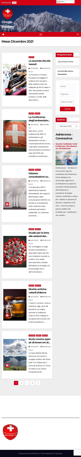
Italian (61, 1)
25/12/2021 (35, 346)
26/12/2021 (35, 296)
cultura (32, 335)
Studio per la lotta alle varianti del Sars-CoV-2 (39, 236)
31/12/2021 (35, 68)
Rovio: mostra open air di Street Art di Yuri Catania (40, 342)
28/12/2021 (35, 240)
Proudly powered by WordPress (29, 453)
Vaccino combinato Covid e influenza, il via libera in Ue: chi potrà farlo (66, 146)
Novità (31, 57)
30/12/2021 (35, 124)
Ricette (38, 285)
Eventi (31, 113)
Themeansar (58, 453)
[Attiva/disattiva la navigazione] (40, 34)
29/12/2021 (35, 181)
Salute (38, 169)
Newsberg (48, 453)
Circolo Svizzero (15, 444)
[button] (78, 34)
